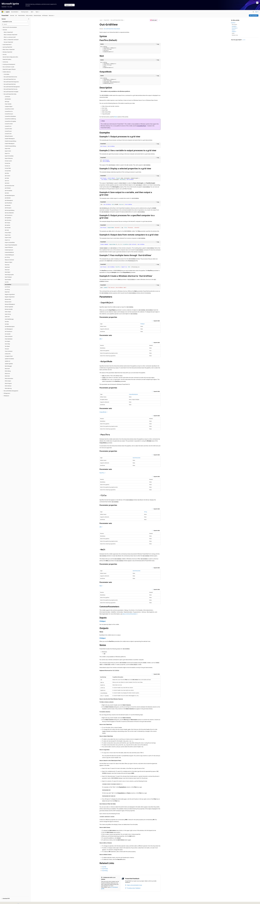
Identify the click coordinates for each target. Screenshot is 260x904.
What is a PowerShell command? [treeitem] (11, 39)
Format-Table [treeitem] (8, 168)
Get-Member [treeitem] (8, 198)
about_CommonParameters (129, 614)
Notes (115, 117)
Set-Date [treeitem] (7, 324)
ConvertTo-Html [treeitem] (8, 128)
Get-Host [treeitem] (7, 193)
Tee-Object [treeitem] (7, 346)
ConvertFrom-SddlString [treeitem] (10, 118)
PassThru (102, 473)
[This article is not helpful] (245, 40)
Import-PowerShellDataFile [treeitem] (11, 245)
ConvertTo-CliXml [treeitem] (9, 123)
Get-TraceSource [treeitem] (8, 215)
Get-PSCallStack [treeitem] (8, 203)
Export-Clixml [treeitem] (8, 151)
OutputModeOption (133, 394)
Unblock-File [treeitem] (7, 353)
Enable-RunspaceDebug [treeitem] (10, 146)
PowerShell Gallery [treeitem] (7, 59)
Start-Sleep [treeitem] (7, 343)
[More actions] (159, 20)
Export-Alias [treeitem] (7, 148)
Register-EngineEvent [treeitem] (10, 294)
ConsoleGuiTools (141, 126)
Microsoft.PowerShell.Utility (117, 20)
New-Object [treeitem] (7, 272)
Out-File (104, 867)
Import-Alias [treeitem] (7, 235)
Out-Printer (105, 868)
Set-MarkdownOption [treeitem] (10, 326)
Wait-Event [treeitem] (7, 368)
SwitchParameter (136, 457)
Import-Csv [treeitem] (7, 240)
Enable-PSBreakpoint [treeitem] (9, 143)
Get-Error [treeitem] (7, 180)
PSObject (142, 323)
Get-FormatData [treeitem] (8, 190)
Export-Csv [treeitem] (7, 153)
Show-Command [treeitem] (8, 336)
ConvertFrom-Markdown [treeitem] (10, 116)
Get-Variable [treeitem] (7, 227)
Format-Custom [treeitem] (8, 161)
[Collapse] (28, 19)
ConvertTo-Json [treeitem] (8, 131)
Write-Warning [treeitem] (8, 388)
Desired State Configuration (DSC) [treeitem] (10, 57)
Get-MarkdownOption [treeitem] (10, 195)
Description (234, 24)
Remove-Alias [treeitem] (8, 299)
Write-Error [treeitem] (7, 373)
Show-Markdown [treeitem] (8, 339)
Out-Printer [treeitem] (7, 287)
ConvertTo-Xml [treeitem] (8, 133)
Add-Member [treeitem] (8, 99)
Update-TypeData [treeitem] (9, 363)
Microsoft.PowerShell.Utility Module (112, 28)
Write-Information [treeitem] (9, 378)
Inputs (233, 29)
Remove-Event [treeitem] (8, 301)
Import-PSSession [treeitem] (9, 247)
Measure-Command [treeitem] (9, 259)
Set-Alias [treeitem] (7, 321)
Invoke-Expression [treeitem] (9, 250)
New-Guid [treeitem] (7, 269)
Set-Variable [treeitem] (7, 334)
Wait (101, 586)
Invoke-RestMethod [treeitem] (9, 252)
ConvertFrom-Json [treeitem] (9, 113)
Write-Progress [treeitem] (8, 383)
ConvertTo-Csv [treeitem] (8, 126)
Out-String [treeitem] (7, 289)
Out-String (105, 870)
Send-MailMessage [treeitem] (9, 319)
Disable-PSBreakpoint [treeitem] (10, 138)
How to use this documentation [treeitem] (10, 27)
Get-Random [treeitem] (8, 205)
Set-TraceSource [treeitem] (8, 331)
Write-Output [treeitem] (8, 381)
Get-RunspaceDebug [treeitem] (9, 210)
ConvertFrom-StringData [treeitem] (10, 121)
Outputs (234, 31)
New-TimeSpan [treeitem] (8, 277)
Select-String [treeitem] (8, 314)
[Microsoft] (2, 12)
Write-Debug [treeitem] (8, 371)
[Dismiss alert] (257, 3)
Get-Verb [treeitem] (7, 230)
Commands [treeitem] (7, 96)
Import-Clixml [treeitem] (8, 237)
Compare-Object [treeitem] (8, 106)
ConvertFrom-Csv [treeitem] (9, 111)
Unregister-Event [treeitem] (9, 356)
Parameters (234, 28)
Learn (101, 20)
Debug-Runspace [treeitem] (9, 136)
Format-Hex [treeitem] (7, 163)
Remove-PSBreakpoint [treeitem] (10, 304)
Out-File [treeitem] (6, 282)
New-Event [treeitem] (7, 267)
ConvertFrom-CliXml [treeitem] (9, 109)
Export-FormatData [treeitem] (9, 156)
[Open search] (253, 12)
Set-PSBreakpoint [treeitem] (9, 329)
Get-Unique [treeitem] (7, 222)
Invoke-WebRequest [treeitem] (9, 254)
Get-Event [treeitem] (7, 183)
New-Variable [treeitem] (8, 279)
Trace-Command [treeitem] (8, 351)
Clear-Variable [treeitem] (8, 104)
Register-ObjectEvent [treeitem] (9, 296)
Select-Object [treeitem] (8, 311)
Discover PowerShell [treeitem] (8, 42)
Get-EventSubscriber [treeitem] (9, 185)
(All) (101, 339)
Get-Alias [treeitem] (7, 173)
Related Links (235, 35)
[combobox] (15, 22)
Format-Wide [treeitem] (8, 170)
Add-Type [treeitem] (7, 101)
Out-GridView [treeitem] (8, 284)
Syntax (233, 22)
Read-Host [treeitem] (7, 292)
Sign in (256, 11)
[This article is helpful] (243, 40)
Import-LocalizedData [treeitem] (10, 242)
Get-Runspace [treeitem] (8, 207)
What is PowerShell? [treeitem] (8, 32)
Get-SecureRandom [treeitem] (9, 212)
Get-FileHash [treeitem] (8, 188)
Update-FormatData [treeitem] (9, 358)
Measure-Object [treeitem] (8, 262)
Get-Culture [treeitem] (7, 175)
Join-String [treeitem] (7, 257)
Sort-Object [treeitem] (7, 341)
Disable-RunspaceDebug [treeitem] (10, 141)
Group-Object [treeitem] (8, 232)
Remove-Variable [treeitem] (9, 309)
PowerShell (106, 20)
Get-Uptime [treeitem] (7, 225)
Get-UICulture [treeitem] (8, 220)
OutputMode (103, 412)
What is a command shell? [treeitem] (10, 37)
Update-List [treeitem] (7, 361)
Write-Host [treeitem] (7, 376)
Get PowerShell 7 (254, 15)
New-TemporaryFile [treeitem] (9, 274)
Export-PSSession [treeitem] (9, 158)
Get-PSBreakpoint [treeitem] (9, 200)
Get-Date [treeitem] (7, 178)
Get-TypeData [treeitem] (8, 217)
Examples (234, 26)
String (145, 511)
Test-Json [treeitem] (7, 348)
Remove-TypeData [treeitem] (9, 306)
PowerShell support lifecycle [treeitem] (9, 69)
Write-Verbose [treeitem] (8, 385)
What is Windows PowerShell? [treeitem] (10, 34)
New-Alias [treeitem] (7, 264)
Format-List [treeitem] (7, 165)
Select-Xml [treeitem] (7, 316)
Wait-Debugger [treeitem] (8, 366)
